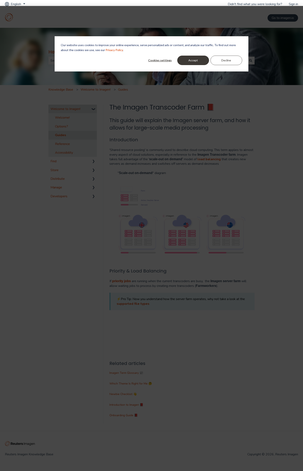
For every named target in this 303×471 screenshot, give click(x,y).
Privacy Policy (114, 50)
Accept (193, 60)
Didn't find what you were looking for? (255, 4)
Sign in (293, 4)
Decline (226, 60)
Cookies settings (160, 60)
